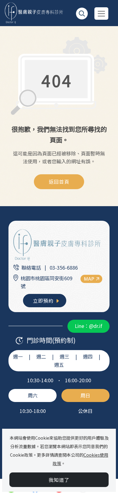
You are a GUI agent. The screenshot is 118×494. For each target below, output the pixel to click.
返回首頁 (59, 181)
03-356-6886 (64, 267)
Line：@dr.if (88, 325)
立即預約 (44, 300)
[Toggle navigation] (101, 13)
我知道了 (59, 479)
